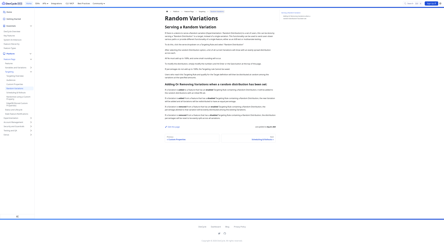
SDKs (37, 3)
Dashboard (216, 226)
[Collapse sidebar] (17, 216)
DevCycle (202, 226)
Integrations (56, 3)
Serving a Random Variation (291, 13)
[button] (17, 53)
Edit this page (174, 127)
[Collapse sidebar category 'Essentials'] (31, 26)
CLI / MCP (70, 3)
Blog (227, 226)
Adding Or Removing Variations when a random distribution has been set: (296, 17)
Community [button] (98, 3)
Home (29, 3)
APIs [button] (44, 3)
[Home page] (167, 11)
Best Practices (84, 3)
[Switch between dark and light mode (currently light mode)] (440, 3)
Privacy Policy (240, 226)
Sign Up (430, 3)
